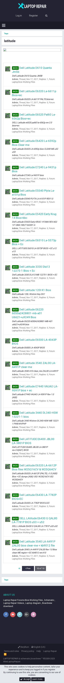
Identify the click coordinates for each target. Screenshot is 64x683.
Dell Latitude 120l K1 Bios (32, 290)
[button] (4, 25)
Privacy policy (27, 651)
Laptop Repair (50, 651)
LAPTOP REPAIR (10, 658)
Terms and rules (11, 651)
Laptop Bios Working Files (23, 82)
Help (38, 651)
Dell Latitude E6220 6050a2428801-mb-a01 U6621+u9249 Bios (27, 313)
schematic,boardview (31, 658)
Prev (28, 568)
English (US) (39, 647)
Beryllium (24, 647)
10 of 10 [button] (40, 568)
